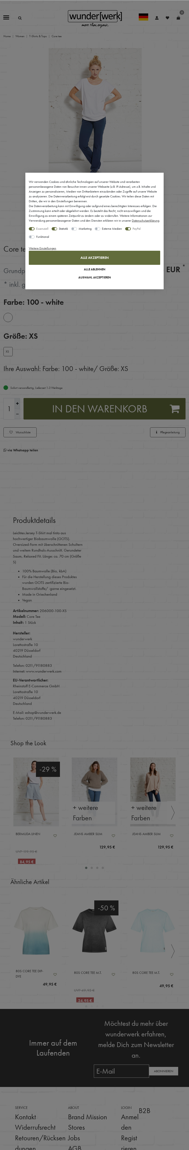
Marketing (85, 228)
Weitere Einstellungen (42, 248)
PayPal (137, 228)
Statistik (63, 228)
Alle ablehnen (94, 269)
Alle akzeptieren (94, 257)
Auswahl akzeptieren (94, 277)
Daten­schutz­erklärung (145, 220)
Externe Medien (112, 228)
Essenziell (42, 228)
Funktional (42, 237)
